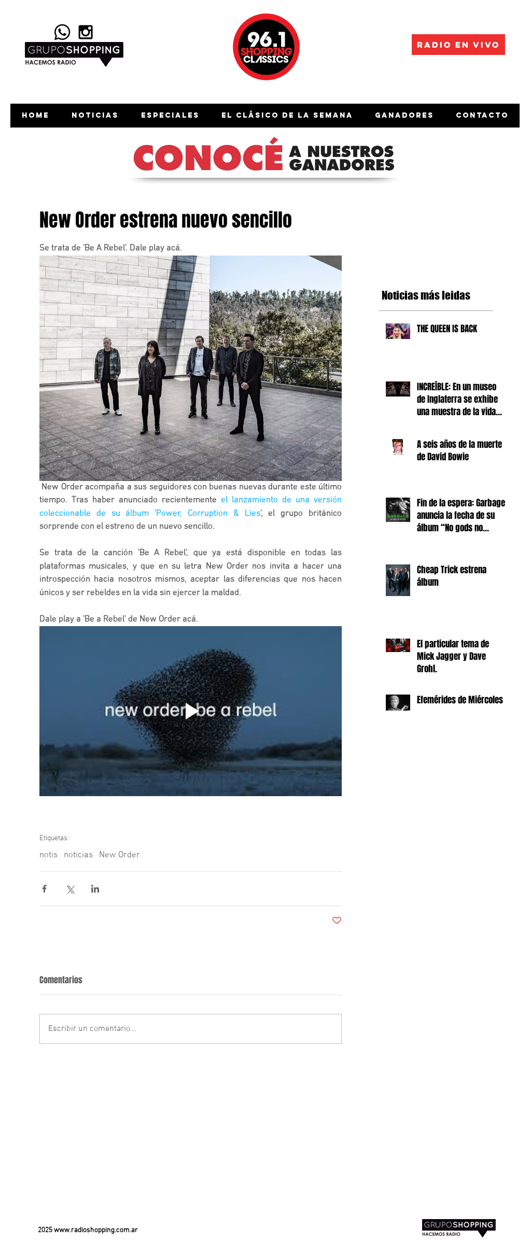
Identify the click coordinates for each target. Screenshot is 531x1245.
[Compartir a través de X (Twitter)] (70, 889)
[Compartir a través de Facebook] (44, 889)
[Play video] (190, 711)
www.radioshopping (84, 1230)
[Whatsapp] (62, 32)
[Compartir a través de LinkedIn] (95, 889)
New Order (119, 855)
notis (48, 855)
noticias (78, 855)
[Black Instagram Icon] (85, 32)
